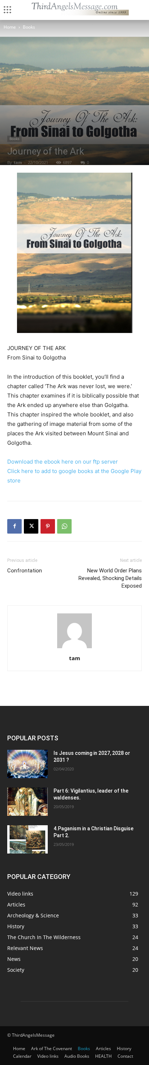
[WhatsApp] (64, 526)
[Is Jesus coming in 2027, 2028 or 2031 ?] (27, 764)
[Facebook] (14, 526)
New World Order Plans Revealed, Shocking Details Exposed (110, 578)
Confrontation (24, 570)
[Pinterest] (48, 526)
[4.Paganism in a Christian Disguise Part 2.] (27, 839)
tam (18, 162)
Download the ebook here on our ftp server (62, 461)
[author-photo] (74, 648)
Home (10, 27)
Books (29, 27)
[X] (31, 526)
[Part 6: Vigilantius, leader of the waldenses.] (27, 802)
